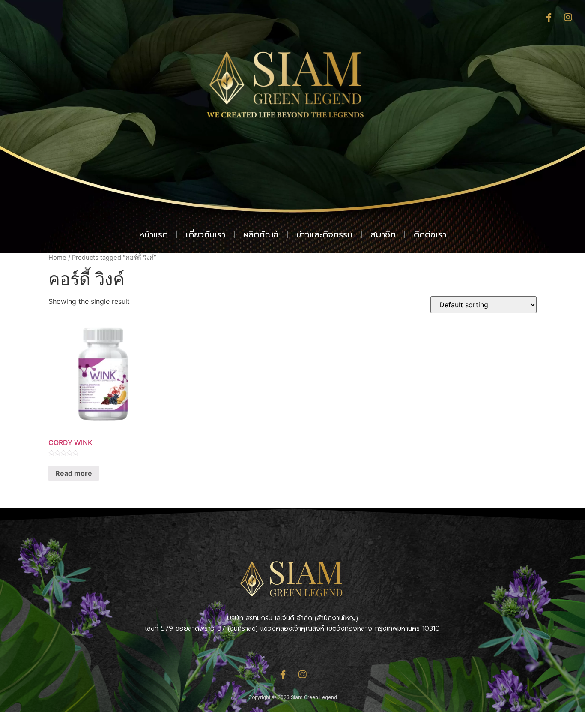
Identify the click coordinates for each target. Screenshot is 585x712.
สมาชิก (383, 234)
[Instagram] (567, 18)
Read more (73, 473)
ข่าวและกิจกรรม (324, 234)
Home (57, 257)
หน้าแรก (153, 234)
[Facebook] (548, 18)
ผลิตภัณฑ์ (260, 234)
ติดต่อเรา (430, 234)
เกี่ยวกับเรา (205, 234)
